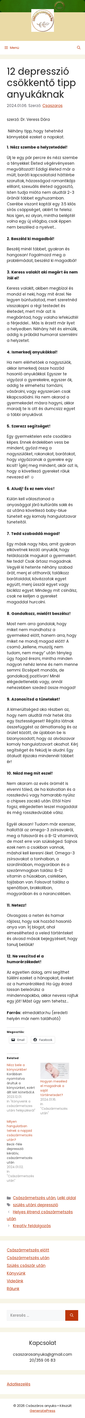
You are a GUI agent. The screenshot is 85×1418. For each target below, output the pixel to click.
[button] (79, 48)
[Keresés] (71, 1315)
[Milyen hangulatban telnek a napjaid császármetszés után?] (23, 1151)
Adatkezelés (18, 1384)
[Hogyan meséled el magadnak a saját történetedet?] (54, 1071)
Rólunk (13, 1288)
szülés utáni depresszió (35, 1205)
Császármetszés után (34, 1198)
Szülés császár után (26, 1265)
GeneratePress (42, 1410)
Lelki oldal (66, 1198)
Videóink (15, 1281)
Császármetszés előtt (28, 1250)
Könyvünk (16, 1273)
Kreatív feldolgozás (32, 1226)
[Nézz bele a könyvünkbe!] (23, 1088)
